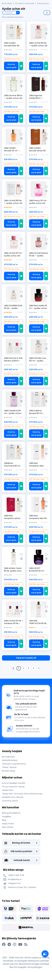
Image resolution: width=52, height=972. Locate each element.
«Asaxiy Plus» (7, 790)
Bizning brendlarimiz (11, 813)
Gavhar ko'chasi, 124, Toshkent (21, 887)
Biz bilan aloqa (8, 770)
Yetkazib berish (21, 860)
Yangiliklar (6, 816)
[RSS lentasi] (25, 944)
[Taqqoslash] (21, 33)
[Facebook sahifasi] (3, 944)
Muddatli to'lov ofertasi (12, 797)
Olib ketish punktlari (21, 851)
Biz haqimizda (8, 756)
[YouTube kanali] (20, 944)
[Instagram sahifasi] (14, 944)
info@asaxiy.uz (15, 879)
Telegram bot (14, 883)
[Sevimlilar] (21, 29)
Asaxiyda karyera (10, 760)
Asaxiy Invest (8, 823)
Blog (4, 820)
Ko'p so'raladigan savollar (13, 783)
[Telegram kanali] (9, 944)
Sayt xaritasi (7, 827)
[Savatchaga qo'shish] (21, 66)
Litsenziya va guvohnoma (14, 763)
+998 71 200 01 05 (15, 875)
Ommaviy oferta (10, 800)
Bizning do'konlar (21, 842)
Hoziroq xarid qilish (11, 66)
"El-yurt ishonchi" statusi (13, 786)
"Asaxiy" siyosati (9, 767)
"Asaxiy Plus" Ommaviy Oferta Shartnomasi (22, 793)
